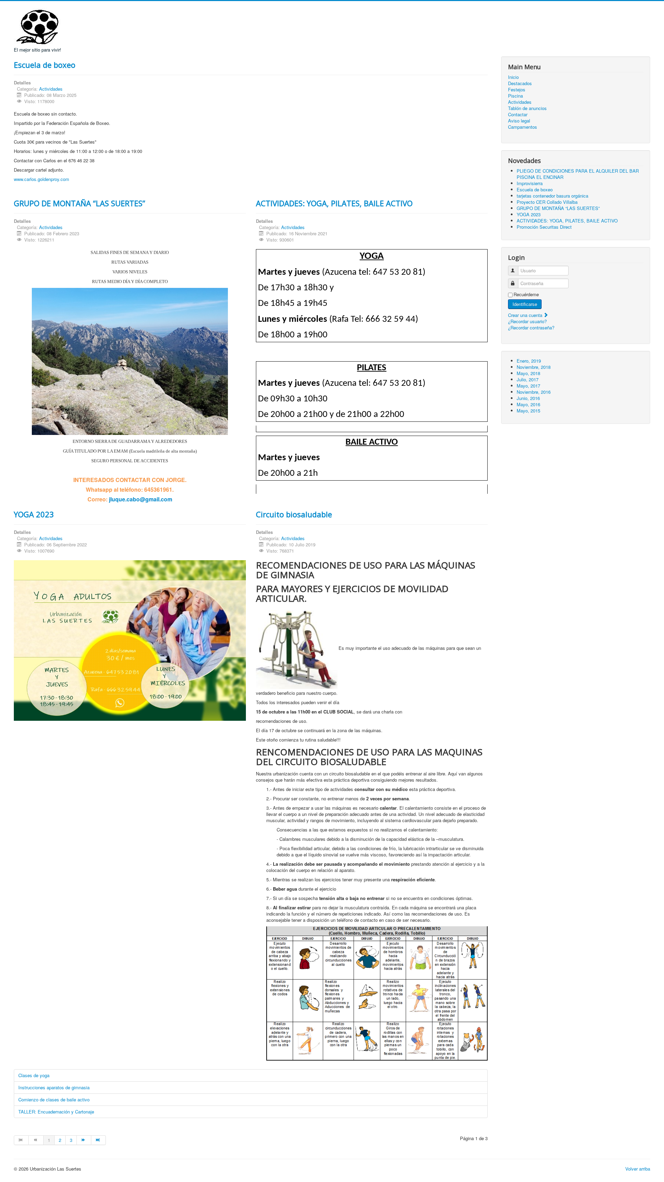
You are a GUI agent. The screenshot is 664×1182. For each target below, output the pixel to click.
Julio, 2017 (527, 379)
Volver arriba (637, 1168)
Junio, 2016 (528, 398)
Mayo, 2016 (528, 404)
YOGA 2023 (34, 514)
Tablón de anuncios (527, 108)
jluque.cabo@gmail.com (140, 499)
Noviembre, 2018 (534, 367)
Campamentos (522, 127)
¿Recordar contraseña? (531, 327)
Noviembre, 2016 (534, 392)
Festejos (516, 90)
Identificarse (525, 304)
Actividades (51, 88)
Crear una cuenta (526, 315)
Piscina (515, 96)
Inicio (513, 77)
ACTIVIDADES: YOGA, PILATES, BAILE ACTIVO (334, 203)
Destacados (520, 83)
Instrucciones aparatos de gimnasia (54, 1087)
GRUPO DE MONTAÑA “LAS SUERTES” (79, 203)
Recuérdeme (526, 294)
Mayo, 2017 (528, 385)
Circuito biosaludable (294, 514)
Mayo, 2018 (528, 373)
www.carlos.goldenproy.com (41, 179)
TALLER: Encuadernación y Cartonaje (56, 1111)
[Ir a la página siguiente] (84, 1140)
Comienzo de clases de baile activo (54, 1099)
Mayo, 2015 (528, 410)
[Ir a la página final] (98, 1140)
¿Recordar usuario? (527, 321)
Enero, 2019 (529, 360)
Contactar (517, 114)
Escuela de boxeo (44, 65)
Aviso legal (519, 121)
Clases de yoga (33, 1075)
